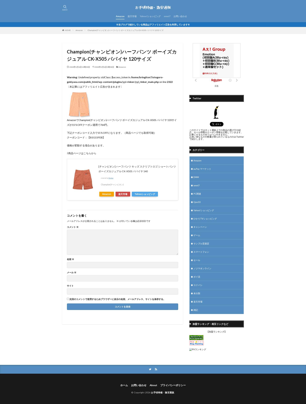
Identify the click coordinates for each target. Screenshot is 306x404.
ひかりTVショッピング (205, 218)
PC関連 (197, 193)
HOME (68, 30)
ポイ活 (196, 276)
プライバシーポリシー (173, 385)
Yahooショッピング (145, 194)
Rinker (111, 178)
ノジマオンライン (202, 268)
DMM (196, 177)
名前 (70, 259)
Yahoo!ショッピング (150, 16)
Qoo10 (196, 202)
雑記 (195, 310)
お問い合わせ (180, 16)
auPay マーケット (202, 168)
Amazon (120, 16)
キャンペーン (200, 227)
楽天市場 (132, 16)
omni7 (167, 16)
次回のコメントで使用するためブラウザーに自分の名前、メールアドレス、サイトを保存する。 (117, 299)
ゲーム (196, 235)
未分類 (196, 293)
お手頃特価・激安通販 (162, 392)
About (153, 385)
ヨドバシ (197, 285)
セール (196, 260)
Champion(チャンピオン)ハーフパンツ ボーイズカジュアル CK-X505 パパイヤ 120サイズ (125, 30)
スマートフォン (201, 251)
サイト (70, 286)
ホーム (124, 385)
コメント (73, 227)
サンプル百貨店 (201, 243)
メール (71, 272)
